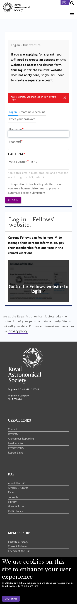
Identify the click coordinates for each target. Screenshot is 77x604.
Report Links (15, 452)
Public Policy (15, 511)
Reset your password (22, 119)
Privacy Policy (16, 448)
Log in (13, 113)
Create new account (32, 112)
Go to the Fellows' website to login (38, 289)
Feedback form (17, 443)
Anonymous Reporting (21, 438)
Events (12, 492)
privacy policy (18, 331)
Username (15, 129)
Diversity (13, 434)
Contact (12, 429)
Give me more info (28, 586)
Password (15, 141)
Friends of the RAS (19, 551)
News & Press (16, 506)
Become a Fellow (18, 541)
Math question (18, 161)
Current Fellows (17, 546)
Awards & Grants (18, 487)
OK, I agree (11, 598)
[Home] (16, 8)
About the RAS (16, 483)
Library (12, 501)
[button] (64, 97)
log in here (45, 238)
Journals (13, 497)
